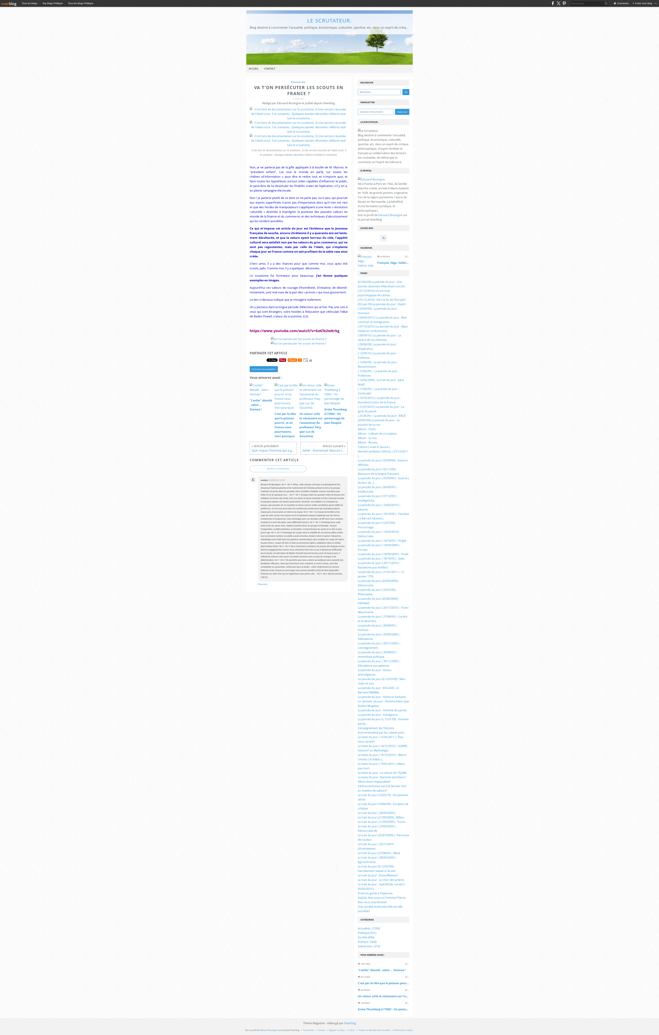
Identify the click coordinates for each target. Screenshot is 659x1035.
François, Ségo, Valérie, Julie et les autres (405, 263)
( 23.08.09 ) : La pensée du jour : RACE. (382, 416)
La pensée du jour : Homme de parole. (382, 710)
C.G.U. (352, 1030)
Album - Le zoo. (367, 438)
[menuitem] (253, 69)
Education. (298, 82)
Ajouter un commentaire (278, 469)
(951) (367, 933)
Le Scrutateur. (329, 20)
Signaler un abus (337, 1030)
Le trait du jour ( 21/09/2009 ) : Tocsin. (382, 822)
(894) (366, 937)
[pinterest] (564, 3)
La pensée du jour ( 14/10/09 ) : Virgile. (382, 541)
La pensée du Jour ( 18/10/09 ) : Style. (381, 558)
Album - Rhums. (368, 442)
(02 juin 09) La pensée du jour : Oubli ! (382, 304)
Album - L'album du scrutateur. (378, 433)
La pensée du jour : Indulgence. (378, 715)
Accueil (253, 68)
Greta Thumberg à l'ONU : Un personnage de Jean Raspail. (397, 1009)
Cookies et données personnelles (374, 1030)
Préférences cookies (403, 1030)
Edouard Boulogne (390, 215)
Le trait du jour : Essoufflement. (378, 875)
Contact (269, 68)
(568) (367, 942)
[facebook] (553, 3)
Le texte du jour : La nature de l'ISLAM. (382, 773)
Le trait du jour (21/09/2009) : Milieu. (381, 817)
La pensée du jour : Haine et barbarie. (382, 697)
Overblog (350, 1023)
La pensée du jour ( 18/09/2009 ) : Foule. (383, 554)
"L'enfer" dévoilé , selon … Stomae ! (382, 970)
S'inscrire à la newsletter (264, 369)
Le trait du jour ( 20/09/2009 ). (377, 813)
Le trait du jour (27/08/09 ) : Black (379, 853)
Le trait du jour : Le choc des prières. (381, 880)
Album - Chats (367, 429)
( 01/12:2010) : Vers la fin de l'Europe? (382, 300)
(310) (369, 946)
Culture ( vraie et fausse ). (374, 447)
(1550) (369, 928)
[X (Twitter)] (558, 3)
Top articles (308, 1030)
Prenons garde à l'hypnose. (375, 893)
